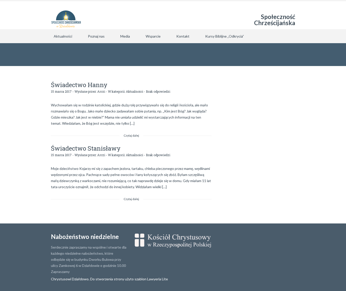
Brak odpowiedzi (158, 91)
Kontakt (182, 36)
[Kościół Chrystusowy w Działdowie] (66, 15)
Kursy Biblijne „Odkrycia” (224, 36)
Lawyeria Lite (157, 279)
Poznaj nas (96, 36)
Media (125, 36)
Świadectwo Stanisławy (86, 148)
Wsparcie (153, 36)
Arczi (101, 91)
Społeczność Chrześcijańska (274, 19)
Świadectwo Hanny (79, 85)
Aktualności (63, 36)
